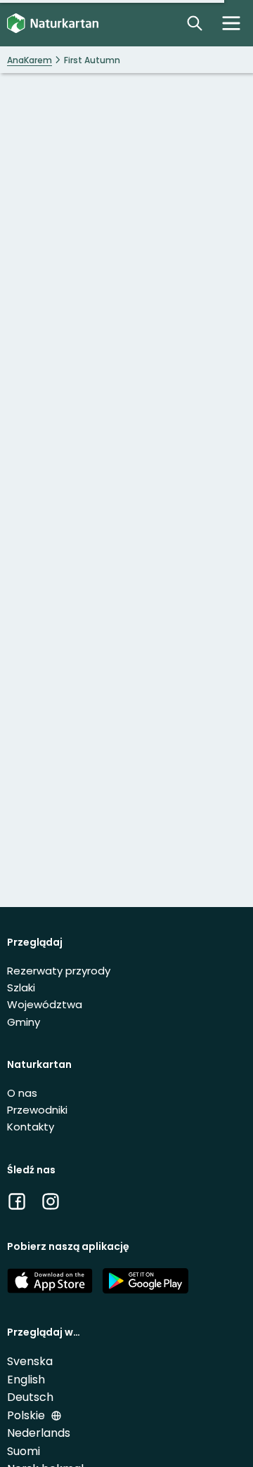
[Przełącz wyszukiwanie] (194, 23)
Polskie (27, 1415)
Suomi (23, 1451)
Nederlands (38, 1433)
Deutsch (30, 1397)
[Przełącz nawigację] (231, 23)
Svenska (30, 1361)
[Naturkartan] (52, 23)
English (26, 1379)
